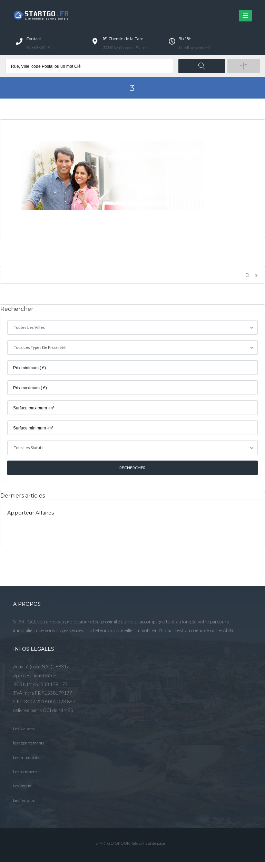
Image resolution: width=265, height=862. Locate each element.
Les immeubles (26, 757)
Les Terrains (24, 800)
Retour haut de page (147, 843)
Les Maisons (24, 728)
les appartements (28, 742)
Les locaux (22, 785)
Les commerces (26, 771)
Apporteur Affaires (30, 513)
